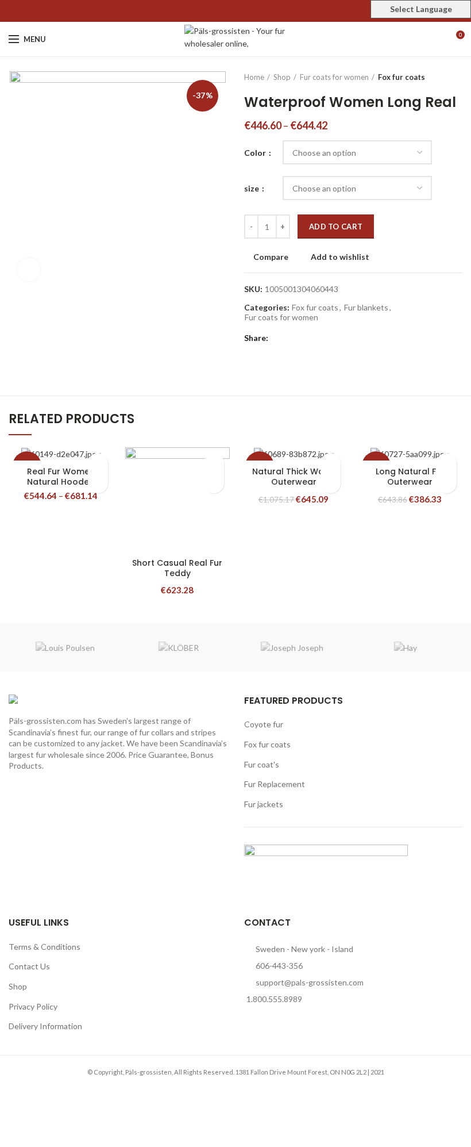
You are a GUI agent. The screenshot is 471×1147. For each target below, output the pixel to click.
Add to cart (335, 226)
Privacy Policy (33, 1006)
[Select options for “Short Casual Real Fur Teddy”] (214, 483)
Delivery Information (45, 1026)
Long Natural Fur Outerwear (410, 476)
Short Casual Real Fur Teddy (177, 568)
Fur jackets (263, 804)
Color (256, 153)
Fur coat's (261, 764)
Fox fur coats (401, 77)
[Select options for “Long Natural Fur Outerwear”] (447, 483)
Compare (270, 257)
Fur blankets (366, 307)
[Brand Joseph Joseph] (292, 647)
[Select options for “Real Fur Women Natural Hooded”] (98, 483)
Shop (282, 77)
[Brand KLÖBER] (179, 647)
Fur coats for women (334, 77)
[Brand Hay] (406, 647)
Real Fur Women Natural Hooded (61, 476)
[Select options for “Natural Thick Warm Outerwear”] (331, 483)
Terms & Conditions (44, 947)
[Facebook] (209, 10)
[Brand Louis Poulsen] (65, 647)
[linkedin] (249, 10)
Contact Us (29, 966)
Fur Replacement (274, 784)
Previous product (433, 77)
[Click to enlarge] (28, 269)
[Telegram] (262, 10)
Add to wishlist (340, 257)
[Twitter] (222, 10)
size (252, 188)
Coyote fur (263, 724)
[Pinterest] (235, 10)
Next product (456, 77)
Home (254, 77)
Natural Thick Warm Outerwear (293, 476)
